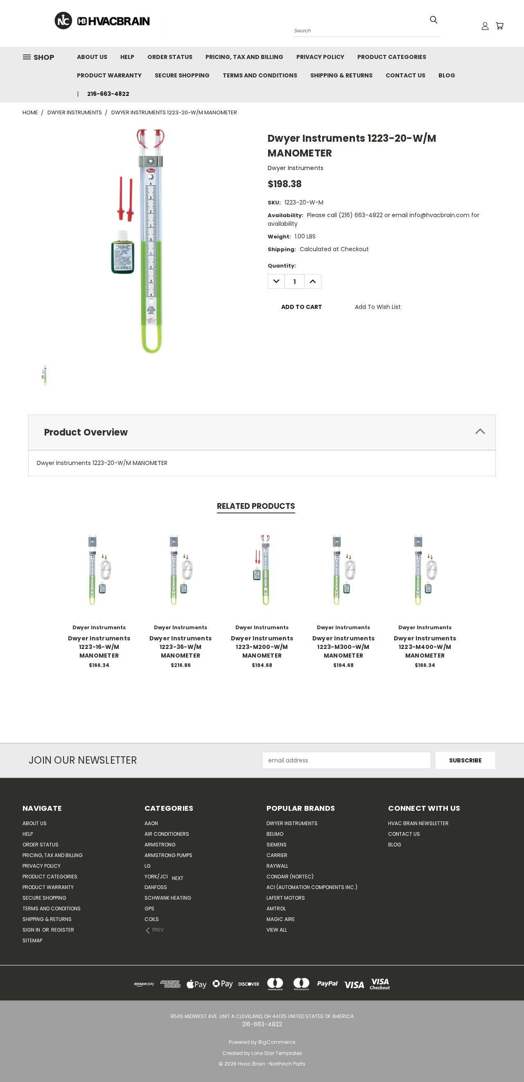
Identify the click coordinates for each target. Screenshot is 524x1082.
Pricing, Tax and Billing (244, 57)
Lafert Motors (286, 897)
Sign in (32, 929)
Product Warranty (109, 75)
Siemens (277, 844)
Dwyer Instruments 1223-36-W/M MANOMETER (180, 647)
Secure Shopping (182, 75)
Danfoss (156, 887)
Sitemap (32, 940)
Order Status (169, 57)
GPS (149, 908)
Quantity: (282, 266)
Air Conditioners (167, 833)
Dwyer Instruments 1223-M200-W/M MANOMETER (262, 647)
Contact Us (405, 75)
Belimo (275, 833)
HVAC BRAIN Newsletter (418, 823)
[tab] (262, 432)
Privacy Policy (320, 57)
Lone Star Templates (276, 1053)
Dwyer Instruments (292, 823)
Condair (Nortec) (290, 876)
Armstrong (160, 844)
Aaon (151, 823)
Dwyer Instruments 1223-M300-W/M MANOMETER (343, 647)
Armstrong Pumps (168, 855)
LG (148, 865)
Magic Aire (281, 919)
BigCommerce (276, 1042)
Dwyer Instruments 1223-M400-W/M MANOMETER (425, 647)
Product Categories (391, 57)
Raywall (277, 865)
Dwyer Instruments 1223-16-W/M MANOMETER (99, 647)
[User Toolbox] (485, 26)
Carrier (277, 855)
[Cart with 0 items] (499, 26)
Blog (446, 75)
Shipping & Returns (341, 75)
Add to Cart (99, 575)
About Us (92, 57)
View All (277, 929)
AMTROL (276, 908)
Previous (502, 1056)
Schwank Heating (168, 897)
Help (127, 57)
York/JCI (156, 876)
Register (62, 929)
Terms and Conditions (260, 75)
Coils (152, 919)
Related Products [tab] (256, 506)
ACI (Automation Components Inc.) (312, 887)
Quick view (99, 560)
